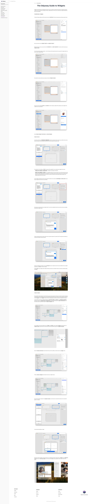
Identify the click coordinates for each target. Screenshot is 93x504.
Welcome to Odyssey (3, 6)
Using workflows (2, 14)
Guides (15, 490)
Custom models (2, 12)
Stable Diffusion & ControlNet (4, 10)
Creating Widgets (3, 16)
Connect (38, 489)
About (59, 491)
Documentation (3, 3)
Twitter (37, 491)
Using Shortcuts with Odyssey (4, 17)
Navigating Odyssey (3, 8)
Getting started (2, 7)
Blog (14, 495)
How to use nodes (3, 9)
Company (60, 489)
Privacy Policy (60, 494)
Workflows (15, 492)
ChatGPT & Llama (3, 13)
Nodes (15, 493)
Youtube (37, 494)
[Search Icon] (50, 1)
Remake (2, 11)
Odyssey (4, 1)
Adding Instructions (3, 15)
